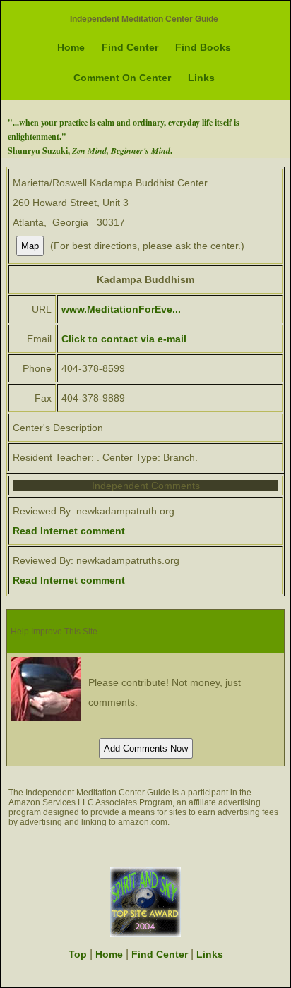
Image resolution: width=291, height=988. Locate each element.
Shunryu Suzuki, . (90, 151)
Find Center (130, 47)
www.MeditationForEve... (121, 309)
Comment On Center (122, 77)
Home (71, 47)
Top (78, 954)
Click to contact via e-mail (123, 338)
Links (201, 77)
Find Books (203, 47)
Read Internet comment (69, 530)
